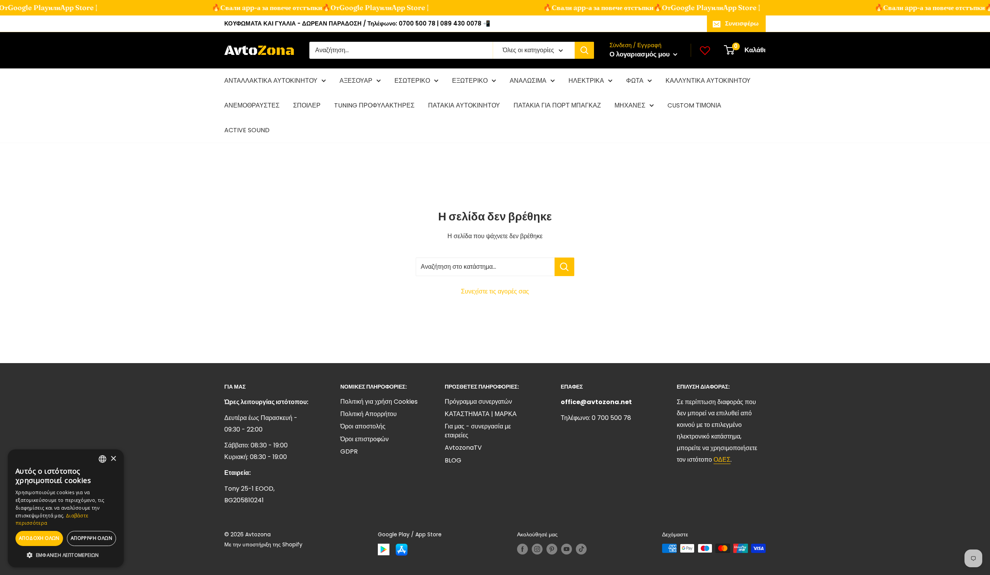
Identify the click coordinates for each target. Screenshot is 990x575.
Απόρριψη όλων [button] (91, 538)
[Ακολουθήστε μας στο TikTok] (581, 549)
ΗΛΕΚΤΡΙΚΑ (586, 80)
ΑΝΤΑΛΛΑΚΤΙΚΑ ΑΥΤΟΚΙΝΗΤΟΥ (270, 80)
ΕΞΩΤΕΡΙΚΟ (470, 80)
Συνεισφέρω (742, 23)
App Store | (68, 7)
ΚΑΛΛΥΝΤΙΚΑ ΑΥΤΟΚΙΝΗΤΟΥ (708, 80)
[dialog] (66, 508)
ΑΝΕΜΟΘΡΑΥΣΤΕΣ (252, 105)
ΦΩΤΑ (635, 80)
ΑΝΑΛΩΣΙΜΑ (528, 80)
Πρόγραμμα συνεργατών (478, 401)
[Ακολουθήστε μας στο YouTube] (566, 549)
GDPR (349, 451)
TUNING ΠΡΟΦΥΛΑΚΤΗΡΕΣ (374, 105)
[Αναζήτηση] (584, 50)
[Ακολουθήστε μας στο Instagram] (537, 549)
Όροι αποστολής (363, 426)
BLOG (453, 460)
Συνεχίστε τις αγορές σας (495, 291)
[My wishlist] (705, 50)
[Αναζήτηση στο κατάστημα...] (564, 267)
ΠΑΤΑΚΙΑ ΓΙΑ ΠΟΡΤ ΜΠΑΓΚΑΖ (557, 105)
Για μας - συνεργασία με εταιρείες (478, 430)
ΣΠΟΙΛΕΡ (307, 105)
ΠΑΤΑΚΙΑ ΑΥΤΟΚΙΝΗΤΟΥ (464, 105)
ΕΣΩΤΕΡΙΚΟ (412, 80)
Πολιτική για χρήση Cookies (379, 401)
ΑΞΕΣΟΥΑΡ (356, 80)
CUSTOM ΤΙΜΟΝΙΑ (694, 105)
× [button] (113, 459)
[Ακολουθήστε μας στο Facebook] (522, 549)
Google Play (349, 7)
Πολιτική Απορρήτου (368, 413)
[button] (65, 555)
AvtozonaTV (463, 447)
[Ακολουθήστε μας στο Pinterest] (551, 549)
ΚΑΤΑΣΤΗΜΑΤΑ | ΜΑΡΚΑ (481, 413)
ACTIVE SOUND (247, 130)
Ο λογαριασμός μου (640, 54)
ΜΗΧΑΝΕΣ (629, 105)
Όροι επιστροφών (364, 439)
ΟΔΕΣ (722, 459)
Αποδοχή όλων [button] (39, 538)
